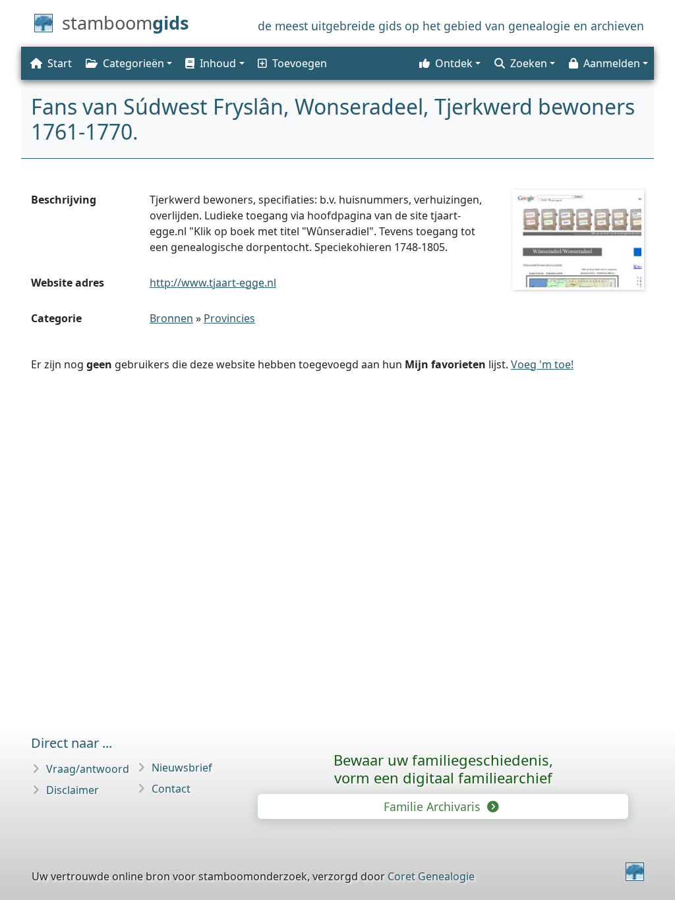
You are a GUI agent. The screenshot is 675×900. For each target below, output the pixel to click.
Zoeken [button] (528, 63)
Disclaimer (72, 790)
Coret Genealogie (431, 876)
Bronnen (171, 318)
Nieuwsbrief (182, 767)
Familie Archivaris (433, 806)
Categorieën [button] (133, 63)
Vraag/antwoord (87, 769)
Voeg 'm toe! (542, 364)
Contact (171, 788)
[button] (213, 63)
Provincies (229, 318)
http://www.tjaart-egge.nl (213, 282)
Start (59, 63)
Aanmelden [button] (611, 63)
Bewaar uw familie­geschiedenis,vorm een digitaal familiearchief (443, 768)
